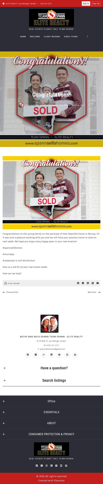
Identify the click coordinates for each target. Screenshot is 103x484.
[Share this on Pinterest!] (93, 283)
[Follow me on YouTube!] (67, 354)
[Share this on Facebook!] (78, 283)
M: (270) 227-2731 (51, 345)
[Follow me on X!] (35, 354)
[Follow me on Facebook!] (28, 354)
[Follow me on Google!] (75, 354)
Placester (59, 480)
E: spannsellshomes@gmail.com (51, 349)
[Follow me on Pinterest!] (59, 354)
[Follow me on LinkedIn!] (51, 354)
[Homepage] (51, 18)
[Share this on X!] (83, 283)
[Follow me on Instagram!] (43, 354)
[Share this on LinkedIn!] (88, 283)
